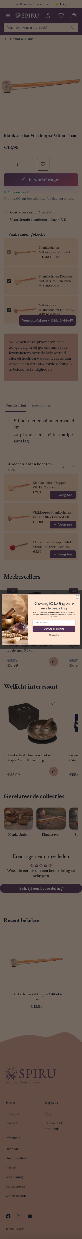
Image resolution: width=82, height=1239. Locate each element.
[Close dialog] (77, 597)
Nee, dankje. (54, 635)
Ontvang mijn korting (54, 629)
